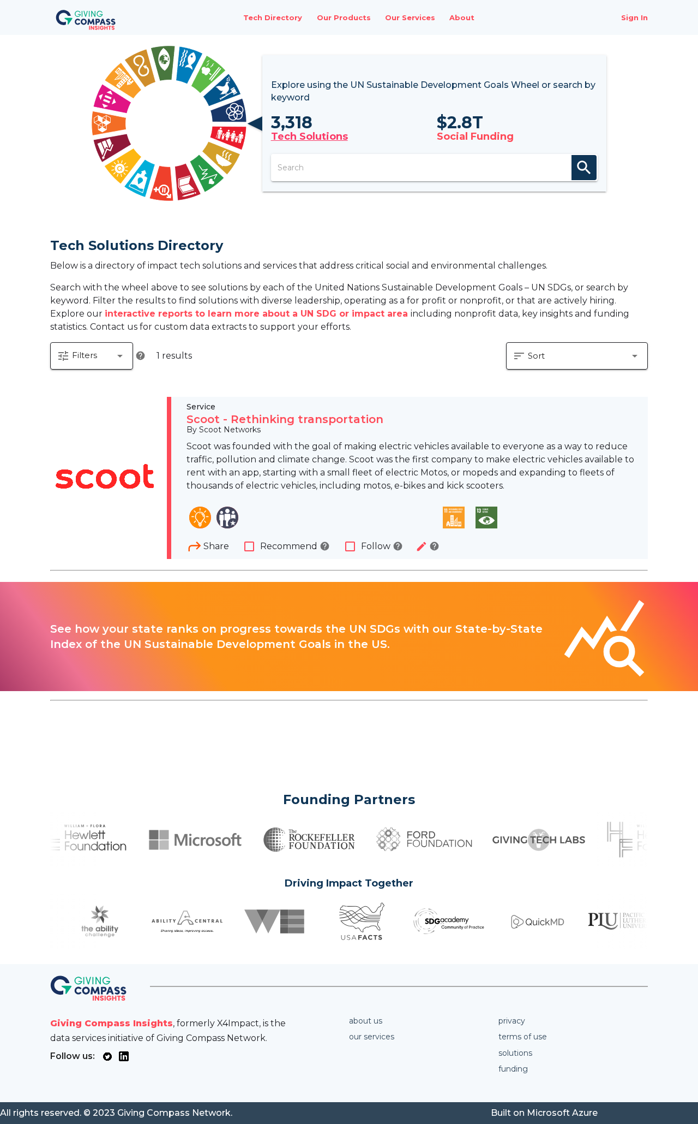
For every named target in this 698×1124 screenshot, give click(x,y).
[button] (91, 356)
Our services (371, 1037)
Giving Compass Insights (111, 1023)
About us (365, 1021)
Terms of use (522, 1037)
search (584, 167)
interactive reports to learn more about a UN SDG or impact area (258, 313)
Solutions (515, 1053)
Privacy (511, 1021)
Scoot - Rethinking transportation (284, 419)
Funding (513, 1069)
